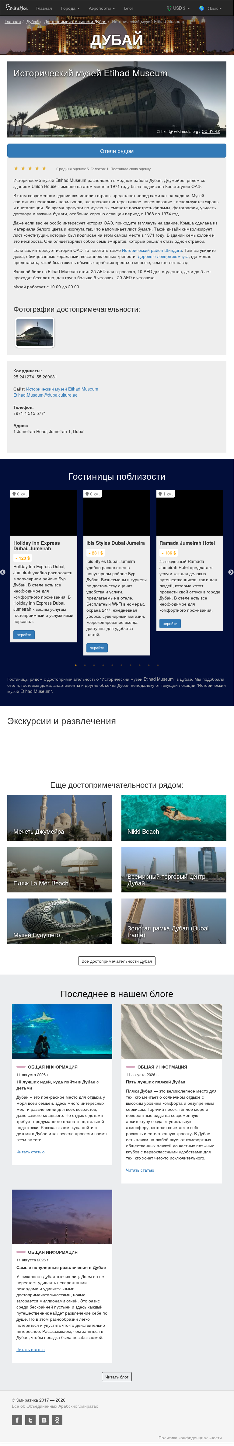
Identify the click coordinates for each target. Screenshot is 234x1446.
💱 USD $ (177, 8)
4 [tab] (103, 665)
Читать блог (116, 1377)
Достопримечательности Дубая (75, 21)
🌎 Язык (209, 8)
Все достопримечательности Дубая (117, 961)
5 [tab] (112, 665)
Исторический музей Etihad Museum (62, 389)
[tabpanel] (43, 563)
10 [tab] (158, 665)
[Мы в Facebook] (17, 1420)
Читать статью (30, 1152)
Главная (44, 8)
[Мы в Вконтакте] (44, 1420)
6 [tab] (121, 665)
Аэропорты (100, 8)
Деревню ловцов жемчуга (163, 256)
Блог (128, 8)
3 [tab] (94, 665)
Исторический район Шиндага (152, 250)
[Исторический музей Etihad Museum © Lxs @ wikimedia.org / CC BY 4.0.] (34, 332)
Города (69, 8)
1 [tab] (76, 665)
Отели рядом (117, 151)
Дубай (32, 21)
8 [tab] (140, 665)
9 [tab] (149, 665)
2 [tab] (85, 665)
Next (231, 572)
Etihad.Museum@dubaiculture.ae (45, 395)
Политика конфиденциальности (190, 1437)
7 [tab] (130, 665)
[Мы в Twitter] (30, 1420)
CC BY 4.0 (211, 131)
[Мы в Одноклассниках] (57, 1420)
